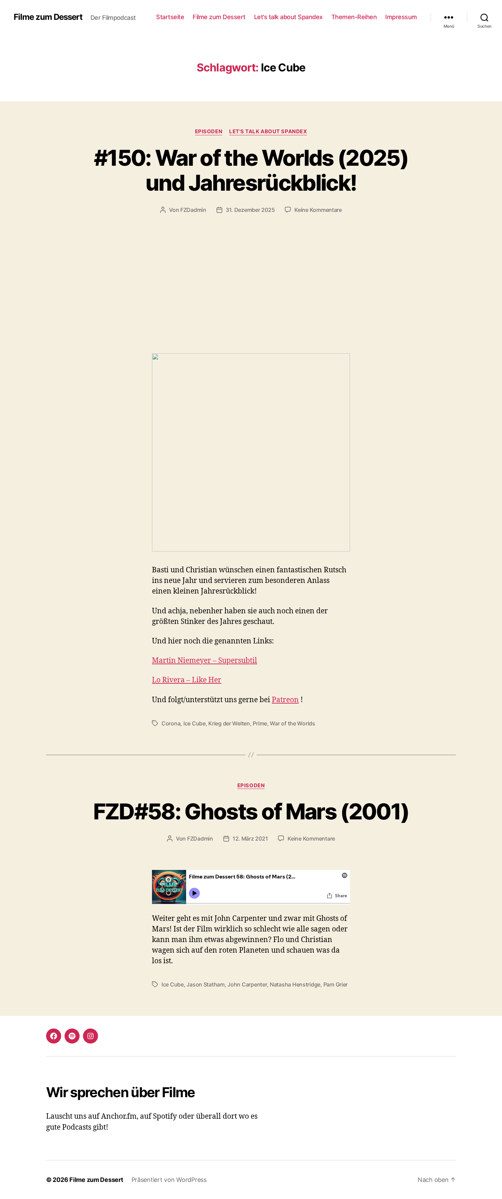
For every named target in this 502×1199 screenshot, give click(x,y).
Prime (260, 723)
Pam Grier (335, 984)
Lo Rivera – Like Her (186, 680)
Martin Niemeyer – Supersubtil (204, 660)
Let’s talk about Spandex (288, 17)
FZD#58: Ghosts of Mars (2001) (251, 811)
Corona (171, 723)
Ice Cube (194, 723)
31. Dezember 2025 (250, 209)
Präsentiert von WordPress (169, 1179)
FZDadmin (193, 209)
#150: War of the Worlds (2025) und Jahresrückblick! (251, 170)
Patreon (285, 700)
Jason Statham (205, 984)
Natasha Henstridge (295, 984)
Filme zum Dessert (48, 17)
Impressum (401, 17)
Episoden (208, 131)
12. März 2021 (250, 838)
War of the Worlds (292, 723)
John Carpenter (247, 984)
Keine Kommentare (318, 209)
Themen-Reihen (354, 17)
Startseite (170, 17)
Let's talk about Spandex (268, 131)
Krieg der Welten (229, 723)
